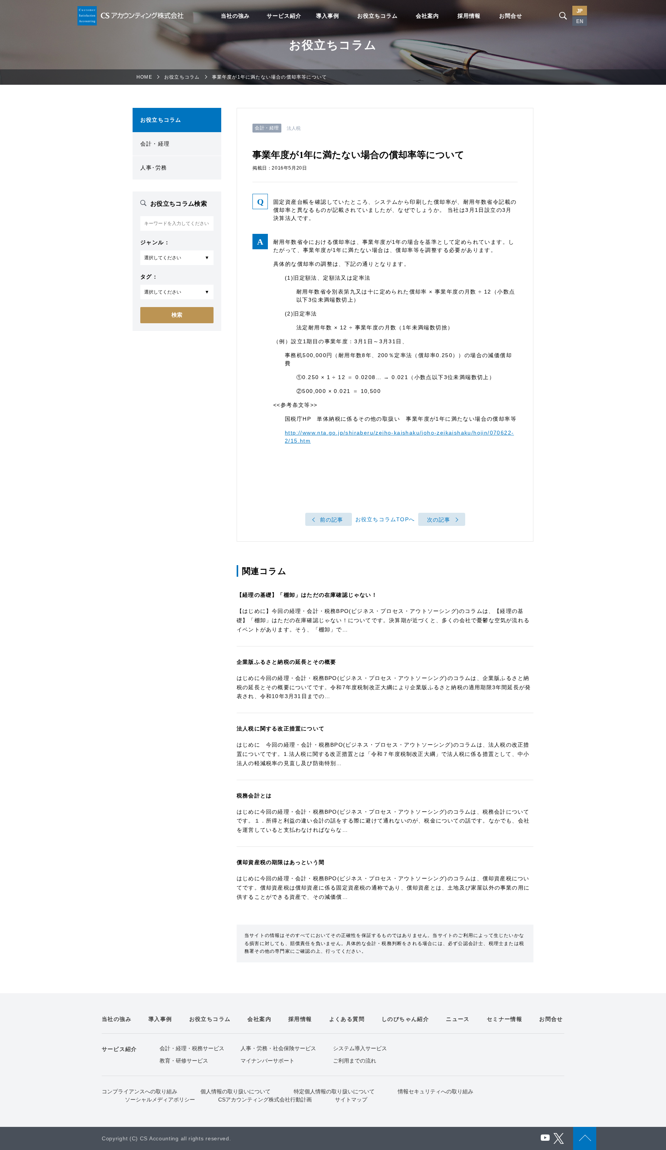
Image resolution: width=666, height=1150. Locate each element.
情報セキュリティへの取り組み (435, 1091)
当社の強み (235, 16)
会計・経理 (155, 144)
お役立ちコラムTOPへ (385, 519)
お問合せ (510, 16)
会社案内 (427, 16)
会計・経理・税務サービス (192, 1048)
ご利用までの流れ (354, 1061)
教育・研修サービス (184, 1061)
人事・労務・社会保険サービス (278, 1048)
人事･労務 (153, 168)
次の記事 (439, 520)
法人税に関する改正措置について (281, 728)
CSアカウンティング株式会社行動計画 (265, 1099)
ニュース (458, 1019)
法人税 (294, 128)
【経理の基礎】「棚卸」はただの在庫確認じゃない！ (307, 595)
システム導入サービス (360, 1048)
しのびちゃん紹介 (405, 1019)
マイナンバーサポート (267, 1061)
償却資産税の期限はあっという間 (281, 862)
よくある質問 (347, 1019)
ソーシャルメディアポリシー (160, 1099)
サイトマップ (351, 1099)
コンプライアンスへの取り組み (139, 1091)
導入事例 (327, 16)
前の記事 (331, 520)
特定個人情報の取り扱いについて (334, 1091)
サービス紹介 (284, 16)
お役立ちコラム (377, 16)
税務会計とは (254, 795)
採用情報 (469, 16)
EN (579, 21)
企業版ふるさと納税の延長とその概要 (286, 662)
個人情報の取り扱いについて (235, 1091)
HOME (144, 77)
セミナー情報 (504, 1019)
